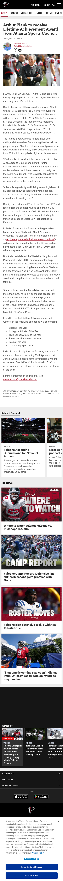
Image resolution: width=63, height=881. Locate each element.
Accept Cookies (31, 875)
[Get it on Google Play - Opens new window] (41, 798)
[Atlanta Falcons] (31, 810)
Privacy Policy (38, 853)
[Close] (58, 821)
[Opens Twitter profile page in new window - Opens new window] (15, 50)
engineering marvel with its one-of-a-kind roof (30, 239)
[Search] (53, 5)
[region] (31, 849)
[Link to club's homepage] (5, 3)
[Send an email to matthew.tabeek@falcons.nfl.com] (20, 50)
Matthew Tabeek (21, 44)
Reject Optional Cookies (31, 867)
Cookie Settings (31, 858)
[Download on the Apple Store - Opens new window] (20, 796)
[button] (12, 747)
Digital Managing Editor (23, 46)
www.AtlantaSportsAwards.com (20, 379)
